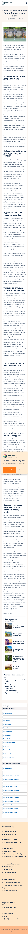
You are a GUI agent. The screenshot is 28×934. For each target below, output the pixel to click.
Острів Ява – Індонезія (17, 667)
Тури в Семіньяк (7, 739)
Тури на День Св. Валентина (13, 885)
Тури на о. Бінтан (8, 750)
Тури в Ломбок (7, 728)
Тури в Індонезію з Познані (10, 808)
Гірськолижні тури (11, 690)
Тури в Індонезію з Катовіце (11, 797)
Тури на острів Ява (8, 757)
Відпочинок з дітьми (10, 839)
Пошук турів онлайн (11, 684)
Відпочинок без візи (10, 851)
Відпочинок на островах (11, 837)
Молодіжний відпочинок (12, 864)
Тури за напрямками (10, 890)
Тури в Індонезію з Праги (10, 812)
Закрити (21, 470)
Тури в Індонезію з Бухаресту (11, 779)
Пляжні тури (8, 869)
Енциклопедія (8, 913)
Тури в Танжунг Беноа (9, 742)
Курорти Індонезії (9, 708)
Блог (5, 916)
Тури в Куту (6, 720)
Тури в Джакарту (7, 713)
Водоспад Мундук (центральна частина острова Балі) (18, 659)
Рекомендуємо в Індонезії (11, 763)
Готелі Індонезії (7, 768)
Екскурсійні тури (10, 686)
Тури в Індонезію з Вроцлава (11, 790)
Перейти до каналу (9, 470)
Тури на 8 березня (9, 879)
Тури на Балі (6, 746)
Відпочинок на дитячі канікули (14, 854)
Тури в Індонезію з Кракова (10, 805)
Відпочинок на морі (11, 693)
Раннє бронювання (10, 872)
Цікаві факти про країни (11, 919)
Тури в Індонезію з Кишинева (11, 801)
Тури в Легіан (7, 724)
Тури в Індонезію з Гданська (11, 794)
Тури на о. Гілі (7, 753)
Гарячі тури (9, 688)
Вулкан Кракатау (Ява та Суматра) (18, 642)
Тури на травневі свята (11, 888)
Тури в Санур (7, 735)
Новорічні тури (8, 867)
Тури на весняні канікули (12, 882)
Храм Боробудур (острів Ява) (18, 626)
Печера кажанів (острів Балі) (18, 650)
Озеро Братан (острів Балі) (17, 634)
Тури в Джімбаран (8, 717)
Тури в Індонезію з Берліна (10, 772)
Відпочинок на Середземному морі (15, 856)
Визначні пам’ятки (10, 907)
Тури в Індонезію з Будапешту (11, 775)
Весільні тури (8, 848)
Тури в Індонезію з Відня (10, 786)
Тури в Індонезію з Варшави (11, 783)
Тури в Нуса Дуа (7, 731)
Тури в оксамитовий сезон (12, 842)
